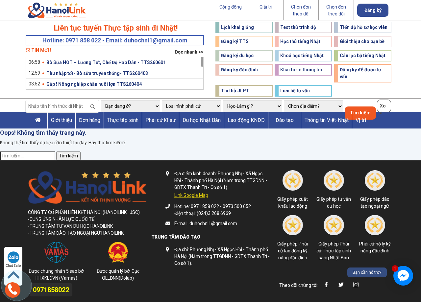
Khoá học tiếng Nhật (302, 55)
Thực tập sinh (122, 120)
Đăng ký (373, 10)
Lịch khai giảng (237, 27)
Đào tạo (285, 120)
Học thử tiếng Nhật (300, 41)
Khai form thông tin (301, 69)
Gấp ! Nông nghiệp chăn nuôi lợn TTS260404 (94, 84)
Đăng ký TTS (235, 41)
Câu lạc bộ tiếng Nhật (362, 55)
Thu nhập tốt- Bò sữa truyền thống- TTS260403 (97, 73)
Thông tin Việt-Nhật (327, 120)
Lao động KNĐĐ (246, 120)
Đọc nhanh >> (189, 52)
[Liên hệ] (12, 289)
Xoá (383, 107)
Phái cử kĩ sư (160, 120)
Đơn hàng (89, 120)
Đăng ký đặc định (239, 69)
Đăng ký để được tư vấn (360, 73)
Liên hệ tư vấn (295, 90)
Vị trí (361, 120)
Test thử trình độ (298, 27)
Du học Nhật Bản (202, 120)
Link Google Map (191, 195)
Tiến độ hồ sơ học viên (363, 27)
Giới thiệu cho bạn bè (362, 41)
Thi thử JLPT (235, 90)
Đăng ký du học (237, 55)
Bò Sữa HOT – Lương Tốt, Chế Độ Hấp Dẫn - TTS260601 (106, 62)
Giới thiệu (61, 120)
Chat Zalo (13, 265)
